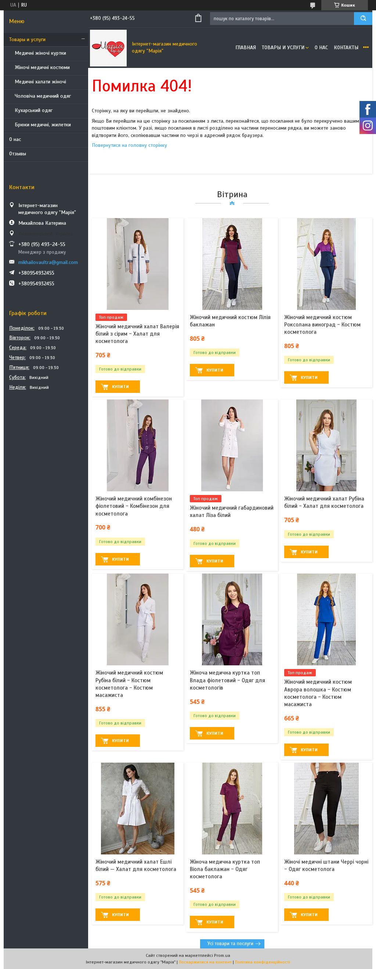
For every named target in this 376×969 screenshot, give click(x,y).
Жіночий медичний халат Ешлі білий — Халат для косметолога (135, 865)
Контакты (346, 47)
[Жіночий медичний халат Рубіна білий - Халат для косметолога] (326, 445)
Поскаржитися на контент (205, 962)
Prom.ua (222, 955)
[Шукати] (363, 18)
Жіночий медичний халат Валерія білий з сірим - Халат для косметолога (137, 334)
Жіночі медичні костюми (42, 67)
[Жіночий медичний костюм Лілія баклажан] (232, 264)
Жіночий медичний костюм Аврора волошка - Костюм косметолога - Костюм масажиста (318, 693)
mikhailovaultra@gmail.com (48, 262)
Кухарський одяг (34, 110)
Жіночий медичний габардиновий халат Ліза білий (232, 511)
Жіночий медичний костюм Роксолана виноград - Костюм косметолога (322, 325)
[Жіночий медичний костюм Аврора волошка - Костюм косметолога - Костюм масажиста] (326, 619)
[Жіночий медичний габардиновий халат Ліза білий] (232, 445)
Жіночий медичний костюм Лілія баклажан (230, 321)
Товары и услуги (27, 39)
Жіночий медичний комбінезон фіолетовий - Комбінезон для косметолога (133, 506)
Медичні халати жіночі (40, 82)
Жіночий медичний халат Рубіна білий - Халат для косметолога (324, 502)
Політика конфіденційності (262, 962)
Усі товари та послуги (230, 944)
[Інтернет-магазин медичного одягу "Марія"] (108, 47)
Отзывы (17, 154)
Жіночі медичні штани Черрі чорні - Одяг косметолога (326, 865)
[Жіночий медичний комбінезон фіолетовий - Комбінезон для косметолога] (137, 445)
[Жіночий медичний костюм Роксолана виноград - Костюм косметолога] (326, 264)
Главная (245, 47)
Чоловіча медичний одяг (43, 96)
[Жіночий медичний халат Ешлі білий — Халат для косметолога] (137, 808)
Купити (120, 386)
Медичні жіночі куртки (40, 53)
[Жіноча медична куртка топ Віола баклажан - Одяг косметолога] (232, 808)
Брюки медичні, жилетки (43, 125)
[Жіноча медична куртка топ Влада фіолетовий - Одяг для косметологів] (232, 619)
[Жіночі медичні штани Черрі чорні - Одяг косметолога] (326, 808)
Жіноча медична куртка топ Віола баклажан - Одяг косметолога (225, 869)
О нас (15, 139)
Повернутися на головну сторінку (129, 145)
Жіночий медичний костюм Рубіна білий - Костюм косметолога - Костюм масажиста (129, 683)
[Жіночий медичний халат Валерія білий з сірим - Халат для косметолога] (137, 264)
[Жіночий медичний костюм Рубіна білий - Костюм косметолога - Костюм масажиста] (137, 619)
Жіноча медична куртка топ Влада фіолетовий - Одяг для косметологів (227, 680)
